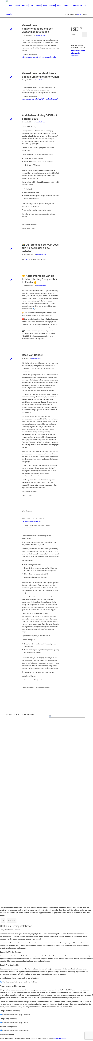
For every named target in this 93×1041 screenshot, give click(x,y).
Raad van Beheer (32, 355)
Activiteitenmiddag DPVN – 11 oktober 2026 (40, 116)
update (9, 14)
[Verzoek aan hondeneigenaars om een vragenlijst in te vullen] (11, 29)
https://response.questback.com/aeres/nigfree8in (39, 57)
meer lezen (11, 920)
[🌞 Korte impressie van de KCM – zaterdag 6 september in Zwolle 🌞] (11, 280)
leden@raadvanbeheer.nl (31, 521)
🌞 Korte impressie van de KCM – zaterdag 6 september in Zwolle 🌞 (39, 279)
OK (3, 920)
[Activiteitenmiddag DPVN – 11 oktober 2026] (11, 119)
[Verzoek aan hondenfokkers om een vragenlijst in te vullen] (11, 77)
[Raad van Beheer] (11, 359)
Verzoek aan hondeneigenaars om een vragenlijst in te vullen (37, 28)
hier (26, 259)
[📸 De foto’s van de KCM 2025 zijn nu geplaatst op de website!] (11, 248)
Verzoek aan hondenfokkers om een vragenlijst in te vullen (40, 74)
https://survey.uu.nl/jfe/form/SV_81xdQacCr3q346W (40, 99)
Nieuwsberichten (40, 35)
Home (79, 14)
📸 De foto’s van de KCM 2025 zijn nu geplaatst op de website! (40, 248)
